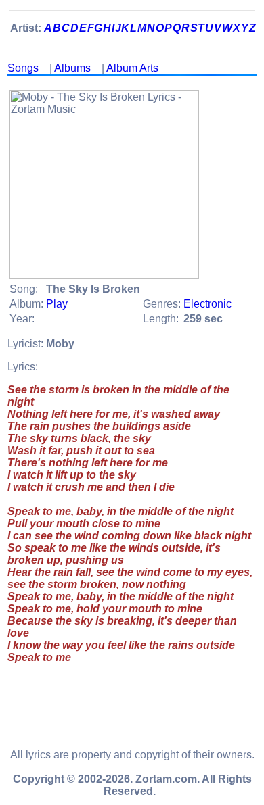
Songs (23, 68)
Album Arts (132, 68)
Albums (72, 68)
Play (57, 304)
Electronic (207, 304)
